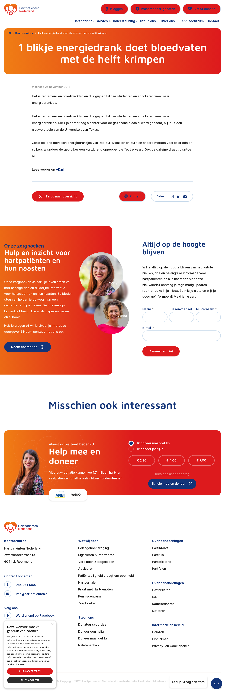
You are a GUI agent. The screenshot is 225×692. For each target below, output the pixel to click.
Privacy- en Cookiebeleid (170, 646)
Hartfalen (159, 568)
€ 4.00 (171, 460)
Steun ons (148, 21)
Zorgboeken (87, 603)
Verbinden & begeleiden (96, 562)
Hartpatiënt (82, 21)
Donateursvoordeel (92, 624)
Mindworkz (160, 681)
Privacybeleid (32, 664)
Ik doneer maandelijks (153, 443)
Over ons (168, 21)
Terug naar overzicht (61, 196)
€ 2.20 (141, 460)
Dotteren (159, 611)
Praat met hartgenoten (158, 9)
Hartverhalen (87, 582)
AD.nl (60, 169)
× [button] (52, 624)
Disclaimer (160, 639)
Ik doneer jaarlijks (150, 449)
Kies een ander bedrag (172, 474)
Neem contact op (24, 347)
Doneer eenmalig (91, 631)
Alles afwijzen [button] (30, 680)
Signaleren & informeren (96, 555)
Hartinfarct (160, 548)
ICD (154, 597)
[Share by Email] (185, 196)
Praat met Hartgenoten (95, 589)
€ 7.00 (201, 460)
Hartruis (158, 555)
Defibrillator (161, 590)
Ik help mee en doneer (169, 483)
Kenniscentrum (192, 21)
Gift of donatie (204, 9)
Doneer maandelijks (93, 638)
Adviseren (86, 568)
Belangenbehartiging (93, 548)
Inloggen (116, 9)
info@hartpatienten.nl (32, 594)
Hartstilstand (161, 562)
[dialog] (30, 654)
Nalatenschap (88, 645)
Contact (213, 21)
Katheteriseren (163, 604)
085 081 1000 (26, 585)
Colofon (158, 632)
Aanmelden (157, 351)
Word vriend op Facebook (35, 615)
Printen (135, 196)
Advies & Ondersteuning (116, 21)
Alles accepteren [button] (30, 671)
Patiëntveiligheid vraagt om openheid (106, 575)
